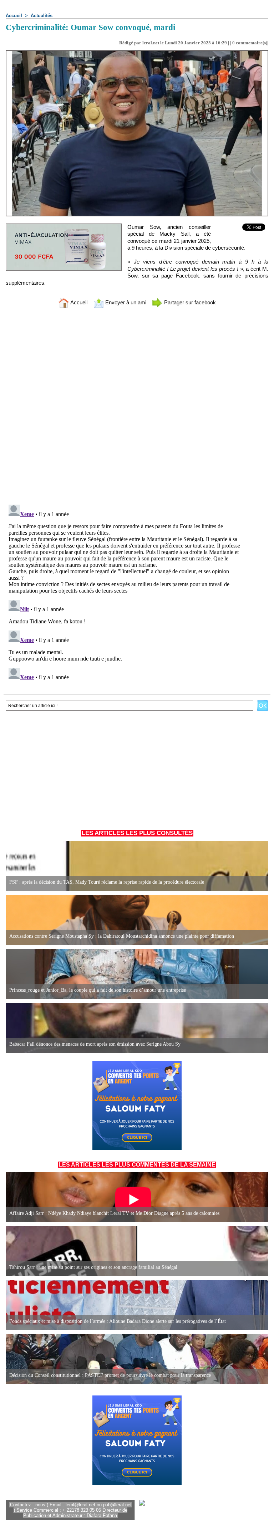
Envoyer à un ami (125, 302)
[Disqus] (137, 407)
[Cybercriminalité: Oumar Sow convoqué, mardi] (137, 52)
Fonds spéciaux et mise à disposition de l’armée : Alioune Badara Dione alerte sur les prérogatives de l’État (117, 1321)
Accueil (14, 15)
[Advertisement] (137, 767)
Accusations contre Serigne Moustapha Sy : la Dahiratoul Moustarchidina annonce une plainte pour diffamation (121, 936)
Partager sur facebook (189, 302)
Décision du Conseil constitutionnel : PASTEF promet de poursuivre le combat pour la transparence (110, 1375)
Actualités (41, 15)
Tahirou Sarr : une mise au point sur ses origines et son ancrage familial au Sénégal (93, 1267)
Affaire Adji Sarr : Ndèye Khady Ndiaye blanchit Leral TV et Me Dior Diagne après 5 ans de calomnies (114, 1213)
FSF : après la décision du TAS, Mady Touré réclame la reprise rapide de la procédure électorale (106, 882)
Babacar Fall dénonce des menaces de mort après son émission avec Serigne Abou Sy (95, 1044)
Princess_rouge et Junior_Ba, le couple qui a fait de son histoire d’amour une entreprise (97, 990)
